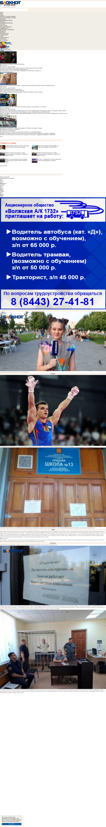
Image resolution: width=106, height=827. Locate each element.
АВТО (1, 14)
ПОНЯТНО (12, 824)
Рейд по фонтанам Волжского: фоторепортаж (11, 89)
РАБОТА (9, 42)
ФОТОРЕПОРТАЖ (4, 37)
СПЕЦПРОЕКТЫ (4, 35)
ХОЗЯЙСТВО (3, 38)
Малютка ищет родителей (6, 50)
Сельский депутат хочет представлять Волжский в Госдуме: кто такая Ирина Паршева (20, 132)
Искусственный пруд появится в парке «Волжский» (12, 90)
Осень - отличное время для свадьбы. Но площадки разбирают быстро (89, 606)
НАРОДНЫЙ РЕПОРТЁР (6, 27)
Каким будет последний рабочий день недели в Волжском (13, 692)
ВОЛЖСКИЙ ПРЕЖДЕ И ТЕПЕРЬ (8, 17)
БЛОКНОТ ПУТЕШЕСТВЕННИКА (8, 16)
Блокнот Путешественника (6, 72)
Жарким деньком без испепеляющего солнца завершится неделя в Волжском (79, 527)
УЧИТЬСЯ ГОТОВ (8, 44)
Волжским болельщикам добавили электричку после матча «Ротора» (15, 544)
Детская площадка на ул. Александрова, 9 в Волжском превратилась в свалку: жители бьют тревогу (28, 534)
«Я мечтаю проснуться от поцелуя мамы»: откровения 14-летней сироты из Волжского (20, 70)
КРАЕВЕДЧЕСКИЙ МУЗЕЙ (6, 23)
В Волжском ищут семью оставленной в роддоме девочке (14, 69)
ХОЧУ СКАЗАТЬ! (4, 40)
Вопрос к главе (3, 93)
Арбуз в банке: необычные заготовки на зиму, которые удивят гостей (43, 544)
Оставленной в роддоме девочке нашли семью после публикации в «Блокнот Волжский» (21, 68)
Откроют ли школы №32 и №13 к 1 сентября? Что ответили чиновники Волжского (17, 527)
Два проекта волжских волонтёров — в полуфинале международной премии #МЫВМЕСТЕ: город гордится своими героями (34, 532)
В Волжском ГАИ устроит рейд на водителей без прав (50, 607)
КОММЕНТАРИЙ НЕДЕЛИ (6, 20)
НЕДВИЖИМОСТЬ (4, 28)
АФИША (2, 15)
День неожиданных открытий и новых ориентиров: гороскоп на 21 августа (75, 691)
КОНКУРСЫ (3, 21)
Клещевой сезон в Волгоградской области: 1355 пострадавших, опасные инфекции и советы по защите (54, 531)
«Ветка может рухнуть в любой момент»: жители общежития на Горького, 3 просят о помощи (19, 607)
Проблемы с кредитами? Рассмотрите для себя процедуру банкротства (45, 691)
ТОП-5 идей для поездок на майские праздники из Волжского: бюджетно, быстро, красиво (21, 92)
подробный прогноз (4, 178)
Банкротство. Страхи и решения (66, 532)
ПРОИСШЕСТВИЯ (4, 33)
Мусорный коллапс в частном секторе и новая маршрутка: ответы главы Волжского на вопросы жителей (25, 112)
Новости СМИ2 (3, 165)
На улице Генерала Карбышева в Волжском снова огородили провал (61, 606)
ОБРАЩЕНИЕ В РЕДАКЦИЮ (7, 29)
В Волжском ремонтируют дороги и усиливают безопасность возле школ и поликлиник (78, 607)
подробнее (11, 178)
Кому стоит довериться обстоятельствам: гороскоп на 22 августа (17, 541)
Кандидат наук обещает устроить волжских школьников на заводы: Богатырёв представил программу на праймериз (27, 133)
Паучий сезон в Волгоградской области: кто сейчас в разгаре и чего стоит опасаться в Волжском (71, 534)
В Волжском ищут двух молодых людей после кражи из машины (75, 689)
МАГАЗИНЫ (7, 49)
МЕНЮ (1, 12)
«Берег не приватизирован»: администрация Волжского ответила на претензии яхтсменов (56, 446)
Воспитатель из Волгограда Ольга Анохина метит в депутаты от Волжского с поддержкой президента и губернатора (27, 134)
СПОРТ (1, 36)
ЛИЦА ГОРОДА (3, 25)
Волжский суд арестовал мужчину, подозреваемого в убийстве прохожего (16, 689)
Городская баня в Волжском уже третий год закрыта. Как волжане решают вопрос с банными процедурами (22, 606)
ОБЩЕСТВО (3, 31)
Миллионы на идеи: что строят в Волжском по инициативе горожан (48, 689)
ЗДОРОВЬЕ (3, 19)
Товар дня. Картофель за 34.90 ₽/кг (98, 691)
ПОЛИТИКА (3, 32)
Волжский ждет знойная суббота (38, 541)
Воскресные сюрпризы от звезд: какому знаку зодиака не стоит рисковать (49, 527)
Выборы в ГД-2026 (4, 114)
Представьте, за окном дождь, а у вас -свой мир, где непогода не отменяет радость (52, 535)
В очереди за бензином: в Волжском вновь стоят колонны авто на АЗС (15, 531)
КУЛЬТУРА (2, 24)
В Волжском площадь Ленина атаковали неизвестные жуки (45, 608)
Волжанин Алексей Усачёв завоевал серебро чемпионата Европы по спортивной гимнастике (19, 446)
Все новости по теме (5, 66)
